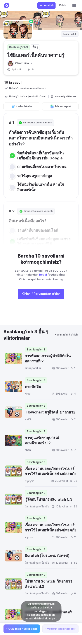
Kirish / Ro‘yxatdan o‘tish (41, 294)
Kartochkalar (24, 106)
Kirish (62, 5)
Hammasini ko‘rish (66, 334)
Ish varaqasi (63, 106)
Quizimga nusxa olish (22, 628)
